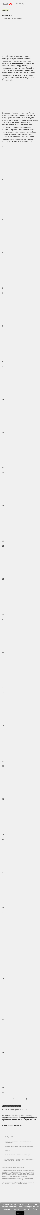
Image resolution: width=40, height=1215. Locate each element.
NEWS (7, 3)
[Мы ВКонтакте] (17, 4)
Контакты (8, 1150)
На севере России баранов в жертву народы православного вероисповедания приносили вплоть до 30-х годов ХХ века (19, 1118)
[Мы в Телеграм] (23, 4)
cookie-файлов (31, 1209)
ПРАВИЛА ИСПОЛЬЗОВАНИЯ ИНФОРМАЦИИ (17, 1155)
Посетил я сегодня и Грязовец (14, 1110)
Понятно (20, 1213)
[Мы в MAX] (20, 4)
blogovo (5, 10)
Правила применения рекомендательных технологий (18, 1141)
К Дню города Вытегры (11, 1125)
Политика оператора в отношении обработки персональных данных (19, 1159)
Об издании (9, 1137)
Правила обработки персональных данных (19, 1146)
